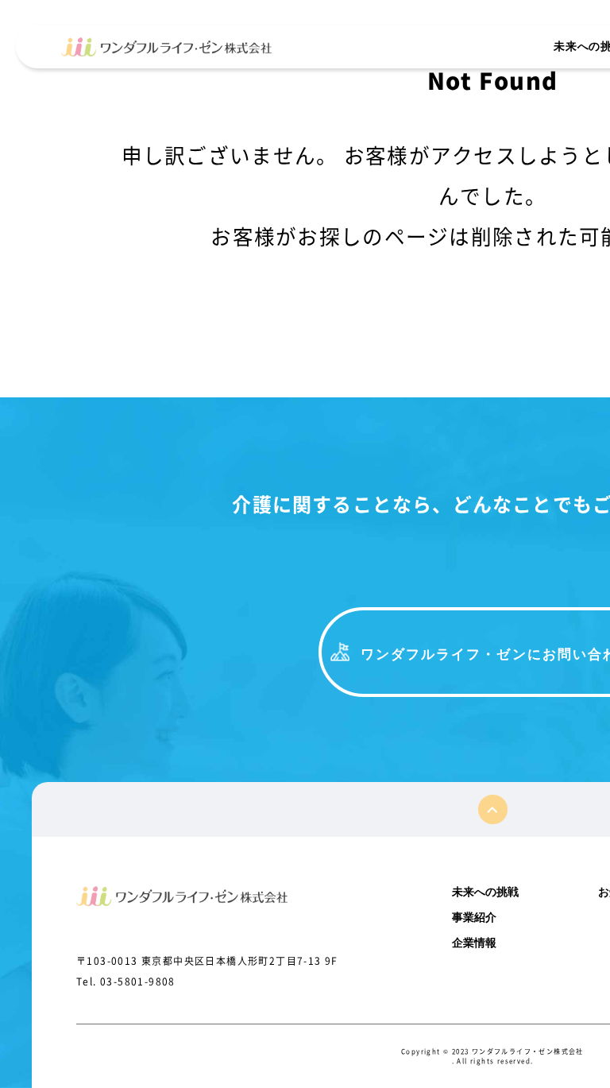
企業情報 (474, 942)
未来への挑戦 (485, 891)
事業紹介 (474, 917)
